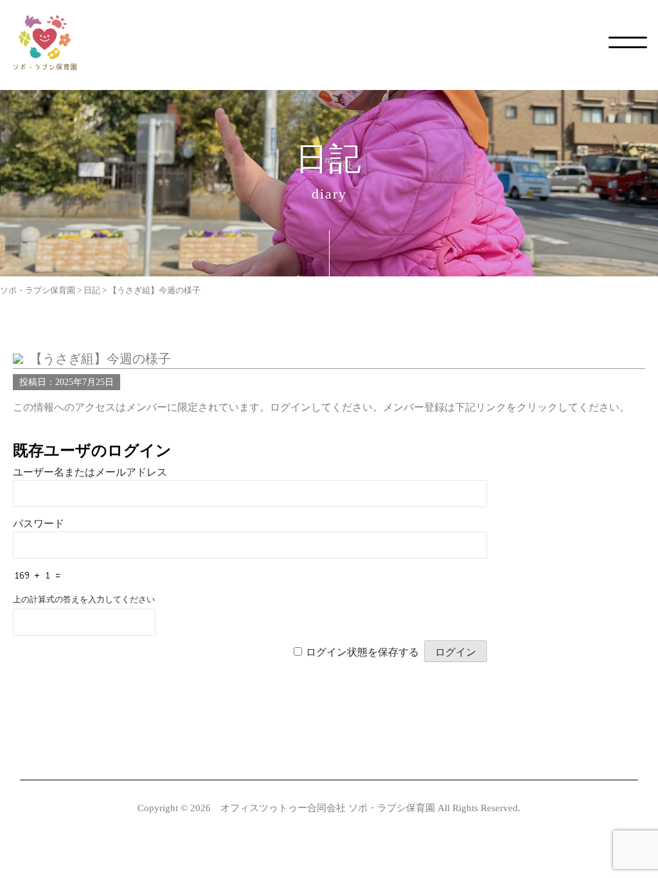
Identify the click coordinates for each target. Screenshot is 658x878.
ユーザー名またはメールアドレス (90, 472)
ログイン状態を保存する (362, 652)
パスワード (38, 523)
